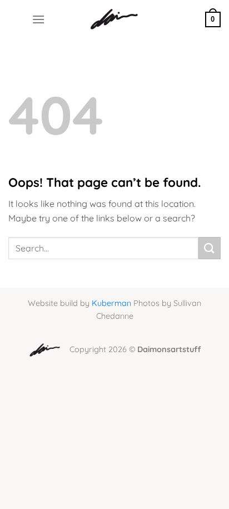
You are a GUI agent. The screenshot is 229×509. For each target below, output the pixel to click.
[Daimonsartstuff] (114, 19)
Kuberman (111, 303)
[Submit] (209, 248)
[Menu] (38, 19)
